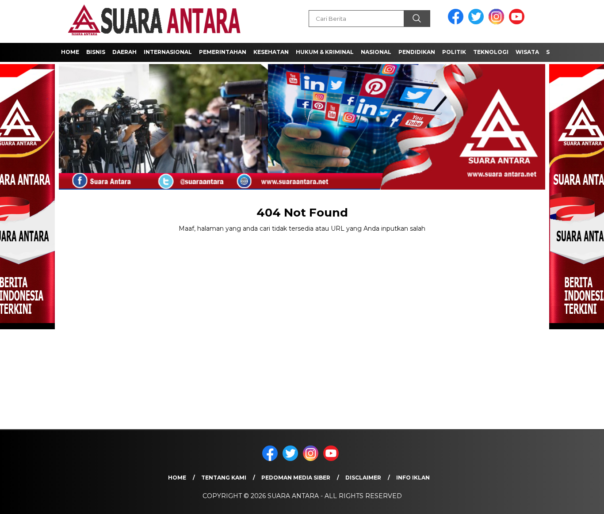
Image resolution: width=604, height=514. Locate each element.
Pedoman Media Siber (295, 477)
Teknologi (490, 52)
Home (70, 52)
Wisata (527, 52)
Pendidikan (416, 52)
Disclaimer (363, 477)
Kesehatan (271, 52)
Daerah (124, 52)
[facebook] (457, 22)
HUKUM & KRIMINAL (325, 52)
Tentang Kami (223, 477)
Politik (454, 52)
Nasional (376, 52)
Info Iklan (413, 477)
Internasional (168, 52)
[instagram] (498, 22)
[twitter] (477, 22)
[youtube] (518, 22)
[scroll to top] (579, 500)
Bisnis (95, 52)
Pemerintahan (222, 52)
